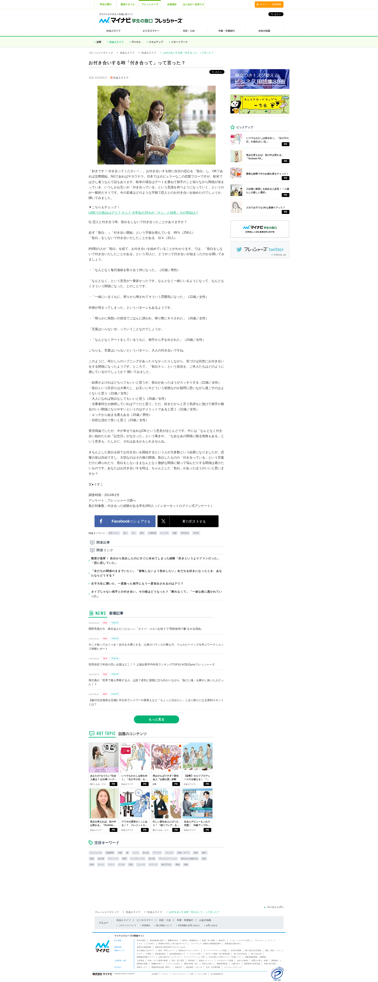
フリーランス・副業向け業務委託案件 (206, 944)
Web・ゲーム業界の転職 (158, 961)
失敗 (186, 864)
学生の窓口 (106, 4)
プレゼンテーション (168, 859)
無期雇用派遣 (222, 964)
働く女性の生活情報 (253, 950)
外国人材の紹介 (270, 964)
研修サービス (142, 967)
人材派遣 (140, 961)
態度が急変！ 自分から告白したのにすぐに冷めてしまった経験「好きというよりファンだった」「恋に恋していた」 (155, 560)
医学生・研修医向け (190, 940)
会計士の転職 (242, 961)
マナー (111, 864)
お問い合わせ (212, 925)
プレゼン (169, 853)
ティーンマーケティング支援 (215, 950)
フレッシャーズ (150, 4)
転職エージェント (206, 961)
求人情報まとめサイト (146, 950)
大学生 (196, 533)
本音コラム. (114, 533)
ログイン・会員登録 (270, 4)
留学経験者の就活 (157, 940)
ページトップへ (275, 907)
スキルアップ (156, 42)
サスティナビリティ (179, 974)
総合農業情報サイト (177, 954)
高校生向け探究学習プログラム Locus (170, 947)
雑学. (204, 853)
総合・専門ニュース (166, 950)
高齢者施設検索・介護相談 (255, 957)
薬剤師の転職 (142, 964)
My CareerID (256, 954)
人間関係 (152, 533)
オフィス (153, 864)
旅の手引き (166, 864)
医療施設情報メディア (146, 957)
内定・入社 (165, 920)
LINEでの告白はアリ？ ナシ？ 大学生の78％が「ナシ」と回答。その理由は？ (143, 212)
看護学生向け (173, 940)
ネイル (101, 864)
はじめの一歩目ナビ (193, 4)
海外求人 (222, 940)
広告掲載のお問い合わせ (189, 925)
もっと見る (156, 719)
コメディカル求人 (173, 964)
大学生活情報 (236, 950)
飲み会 (146, 853)
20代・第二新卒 (177, 961)
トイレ (136, 853)
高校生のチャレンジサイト (189, 950)
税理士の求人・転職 (260, 961)
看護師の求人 (156, 964)
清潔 (92, 859)
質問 (124, 859)
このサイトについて (127, 925)
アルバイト (259, 940)
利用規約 (146, 925)
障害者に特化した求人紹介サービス (172, 944)
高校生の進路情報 (144, 947)
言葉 (204, 859)
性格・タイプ (183, 853)
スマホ (121, 864)
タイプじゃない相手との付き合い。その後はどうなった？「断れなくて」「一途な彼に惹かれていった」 (156, 593)
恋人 (125, 533)
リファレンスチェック (233, 967)
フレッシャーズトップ (101, 52)
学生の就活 (141, 940)
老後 (178, 864)
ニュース (141, 864)
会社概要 (155, 974)
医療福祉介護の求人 (233, 944)
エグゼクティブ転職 (225, 961)
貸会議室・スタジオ (194, 967)
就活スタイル (128, 4)
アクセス (165, 974)
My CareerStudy (240, 954)
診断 (99, 42)
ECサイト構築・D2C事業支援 (218, 954)
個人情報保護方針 (217, 974)
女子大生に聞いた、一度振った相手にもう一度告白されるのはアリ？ (137, 583)
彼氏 (142, 533)
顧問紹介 (275, 961)
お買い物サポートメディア (169, 957)
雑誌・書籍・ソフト (273, 950)
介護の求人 (235, 964)
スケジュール (96, 853)
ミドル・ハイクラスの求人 (240, 940)
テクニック (113, 859)
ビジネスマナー (145, 920)
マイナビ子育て (195, 954)
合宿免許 (172, 4)
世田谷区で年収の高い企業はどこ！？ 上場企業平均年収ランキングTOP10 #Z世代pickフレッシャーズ (152, 664)
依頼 (196, 853)
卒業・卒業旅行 (185, 920)
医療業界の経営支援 (252, 964)
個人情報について (164, 925)
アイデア (157, 853)
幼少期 (101, 859)
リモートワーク (179, 42)
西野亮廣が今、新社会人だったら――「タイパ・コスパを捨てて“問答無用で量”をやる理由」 (146, 628)
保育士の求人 (207, 964)
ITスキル (136, 42)
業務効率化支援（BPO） (161, 967)
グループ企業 (202, 974)
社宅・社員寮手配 (213, 967)
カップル (164, 533)
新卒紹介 (191, 961)
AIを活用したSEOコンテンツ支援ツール (225, 957)
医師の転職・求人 (191, 964)
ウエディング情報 (144, 954)
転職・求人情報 (208, 940)
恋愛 (175, 533)
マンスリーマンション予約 (194, 957)
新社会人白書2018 (189, 859)
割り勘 (152, 859)
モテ (134, 533)
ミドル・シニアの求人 (146, 944)
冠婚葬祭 (110, 853)
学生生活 (185, 533)
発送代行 (178, 967)
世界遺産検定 (160, 954)
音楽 (131, 864)
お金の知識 (205, 920)
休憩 (92, 864)
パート (270, 940)
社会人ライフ (116, 42)
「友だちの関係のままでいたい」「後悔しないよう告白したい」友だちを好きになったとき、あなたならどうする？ (156, 573)
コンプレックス (138, 859)
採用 (191, 974)
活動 (120, 853)
